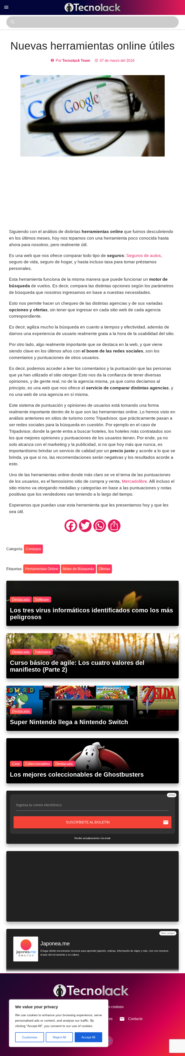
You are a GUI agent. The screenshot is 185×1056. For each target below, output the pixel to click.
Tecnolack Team (76, 60)
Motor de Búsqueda (78, 569)
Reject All (59, 1037)
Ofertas (104, 569)
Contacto (131, 1019)
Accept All (88, 1037)
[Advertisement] (92, 192)
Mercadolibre (134, 481)
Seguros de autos (143, 255)
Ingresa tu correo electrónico (39, 805)
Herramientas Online (41, 569)
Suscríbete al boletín (117, 822)
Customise (29, 1037)
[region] (58, 1023)
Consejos (33, 549)
